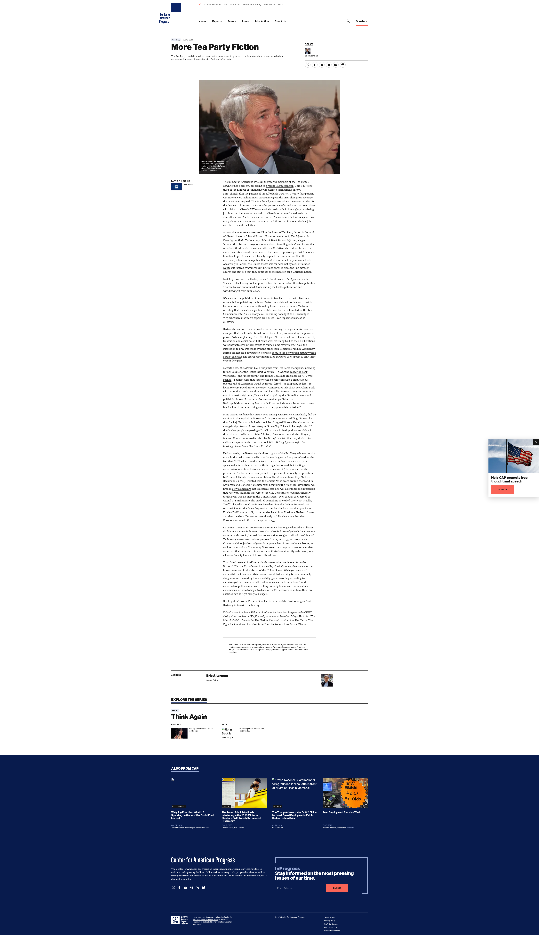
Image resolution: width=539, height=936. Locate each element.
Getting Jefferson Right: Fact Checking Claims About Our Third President (264, 444)
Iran (225, 4)
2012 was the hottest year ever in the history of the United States (267, 568)
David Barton (255, 236)
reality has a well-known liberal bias (255, 555)
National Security (252, 4)
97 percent (297, 570)
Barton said (251, 399)
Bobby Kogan (190, 828)
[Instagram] (191, 887)
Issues (202, 21)
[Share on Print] (343, 65)
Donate (360, 21)
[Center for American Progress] (176, 13)
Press (245, 21)
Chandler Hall (277, 828)
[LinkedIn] (197, 887)
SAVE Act (235, 4)
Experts (217, 21)
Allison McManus (202, 828)
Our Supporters (330, 927)
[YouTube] (185, 887)
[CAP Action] (180, 920)
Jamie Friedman (177, 828)
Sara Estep (341, 828)
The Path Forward (211, 4)
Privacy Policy (329, 921)
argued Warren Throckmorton (292, 422)
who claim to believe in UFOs (240, 209)
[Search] (348, 22)
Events (232, 21)
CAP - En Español (331, 924)
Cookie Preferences (332, 930)
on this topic (240, 535)
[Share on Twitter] (307, 65)
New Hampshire (241, 489)
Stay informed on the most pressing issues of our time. (314, 873)
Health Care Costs (273, 4)
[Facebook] (179, 887)
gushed (227, 380)
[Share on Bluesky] (329, 65)
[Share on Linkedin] (322, 65)
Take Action (262, 21)
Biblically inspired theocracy (271, 256)
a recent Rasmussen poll (280, 186)
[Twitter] (173, 887)
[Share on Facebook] (315, 65)
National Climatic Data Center (240, 566)
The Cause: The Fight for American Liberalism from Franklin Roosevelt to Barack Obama (268, 622)
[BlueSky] (203, 887)
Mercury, (260, 403)
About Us (280, 21)
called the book (299, 372)
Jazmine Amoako (329, 828)
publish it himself (233, 399)
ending (267, 287)
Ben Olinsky (239, 828)
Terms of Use (329, 917)
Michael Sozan (227, 828)
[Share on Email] (336, 65)
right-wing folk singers (255, 594)
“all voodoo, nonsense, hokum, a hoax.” (277, 582)
